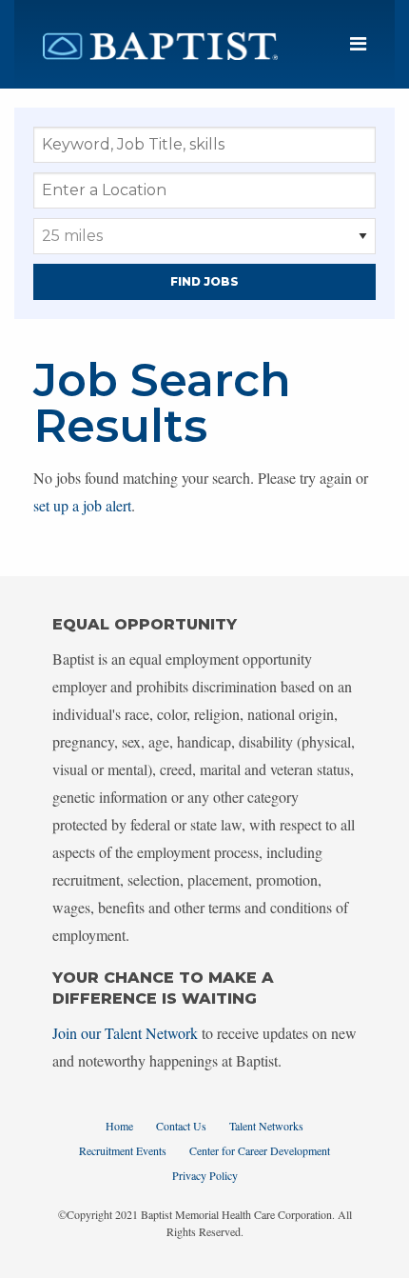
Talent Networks (266, 1125)
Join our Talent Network (125, 1033)
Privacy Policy (205, 1175)
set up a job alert (82, 505)
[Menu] (358, 44)
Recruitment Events (122, 1150)
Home (119, 1125)
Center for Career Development (259, 1150)
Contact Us (181, 1125)
